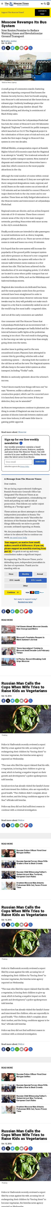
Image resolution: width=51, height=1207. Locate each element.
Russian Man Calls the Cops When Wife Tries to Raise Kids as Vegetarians (24, 687)
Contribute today (42, 12)
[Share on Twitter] (8, 48)
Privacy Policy (24, 466)
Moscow (22, 432)
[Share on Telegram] (12, 48)
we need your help (18, 537)
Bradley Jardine (10, 41)
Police (21, 820)
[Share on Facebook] (3, 48)
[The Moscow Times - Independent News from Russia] (16, 3)
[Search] (45, 3)
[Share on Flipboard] (26, 48)
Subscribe (40, 462)
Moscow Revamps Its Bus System (24, 24)
